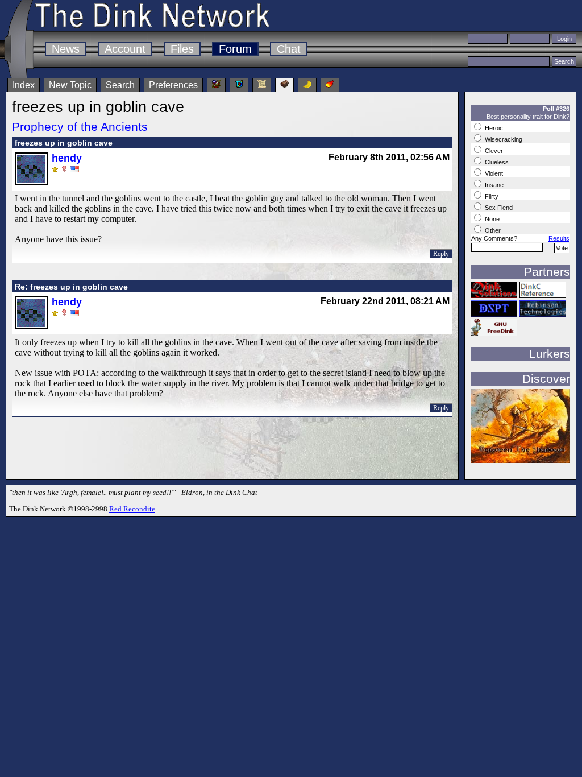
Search (120, 85)
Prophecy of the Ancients (80, 126)
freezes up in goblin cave (64, 142)
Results (558, 238)
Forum (235, 49)
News (66, 49)
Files (182, 49)
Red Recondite (132, 509)
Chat (289, 49)
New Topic (70, 85)
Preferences (173, 85)
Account (125, 49)
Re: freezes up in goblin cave (71, 286)
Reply (441, 253)
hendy (67, 158)
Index (24, 85)
